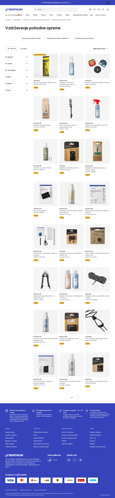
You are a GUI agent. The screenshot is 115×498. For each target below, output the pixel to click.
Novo (91, 15)
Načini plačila (9, 438)
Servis (35, 435)
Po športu (8, 83)
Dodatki (59, 15)
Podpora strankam (11, 446)
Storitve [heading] (36, 428)
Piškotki (64, 441)
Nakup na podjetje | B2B (41, 446)
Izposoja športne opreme (41, 444)
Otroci (51, 15)
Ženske (43, 15)
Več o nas (93, 438)
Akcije (68, 15)
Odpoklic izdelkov (67, 444)
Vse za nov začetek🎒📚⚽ (13, 15)
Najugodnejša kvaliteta (80, 15)
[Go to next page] (78, 397)
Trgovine (92, 441)
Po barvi (8, 90)
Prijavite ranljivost (25, 490)
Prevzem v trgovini (11, 435)
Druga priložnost (38, 438)
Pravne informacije (67, 432)
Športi (28, 15)
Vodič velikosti (9, 444)
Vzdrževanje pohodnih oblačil (84, 38)
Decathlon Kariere (95, 435)
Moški (35, 15)
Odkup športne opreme (40, 432)
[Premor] (108, 2)
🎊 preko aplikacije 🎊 (55, 2)
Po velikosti (9, 57)
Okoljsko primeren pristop (98, 446)
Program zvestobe (95, 432)
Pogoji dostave (10, 432)
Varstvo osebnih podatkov (70, 435)
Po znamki (8, 64)
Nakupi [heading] (7, 428)
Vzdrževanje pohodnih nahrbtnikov (58, 38)
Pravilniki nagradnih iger (69, 438)
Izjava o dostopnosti (40, 490)
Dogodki (92, 444)
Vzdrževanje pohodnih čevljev (31, 38)
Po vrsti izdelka (10, 70)
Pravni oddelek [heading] (67, 428)
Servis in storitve (100, 15)
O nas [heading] (92, 428)
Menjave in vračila (11, 441)
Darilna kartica (38, 441)
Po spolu (8, 77)
